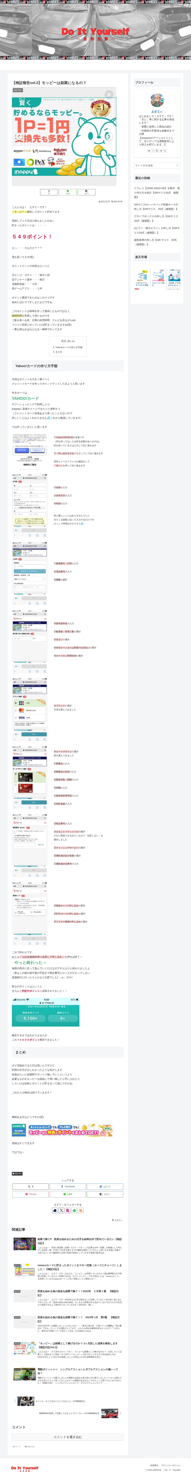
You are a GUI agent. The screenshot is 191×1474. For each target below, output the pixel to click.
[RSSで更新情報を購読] (80, 1210)
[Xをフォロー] (61, 1210)
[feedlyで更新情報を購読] (74, 1210)
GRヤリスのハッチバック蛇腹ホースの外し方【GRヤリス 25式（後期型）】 (156, 206)
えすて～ (157, 111)
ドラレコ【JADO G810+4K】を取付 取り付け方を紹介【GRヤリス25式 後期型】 (157, 193)
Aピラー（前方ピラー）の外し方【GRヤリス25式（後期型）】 (157, 230)
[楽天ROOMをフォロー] (68, 1210)
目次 (63, 341)
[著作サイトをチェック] (55, 1210)
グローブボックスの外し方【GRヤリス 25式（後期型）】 (157, 218)
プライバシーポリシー (171, 1465)
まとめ (58, 352)
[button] (87, 192)
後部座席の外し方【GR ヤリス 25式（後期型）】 (155, 242)
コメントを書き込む (68, 1437)
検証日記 (18, 1174)
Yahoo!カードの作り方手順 (68, 347)
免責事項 (154, 1465)
